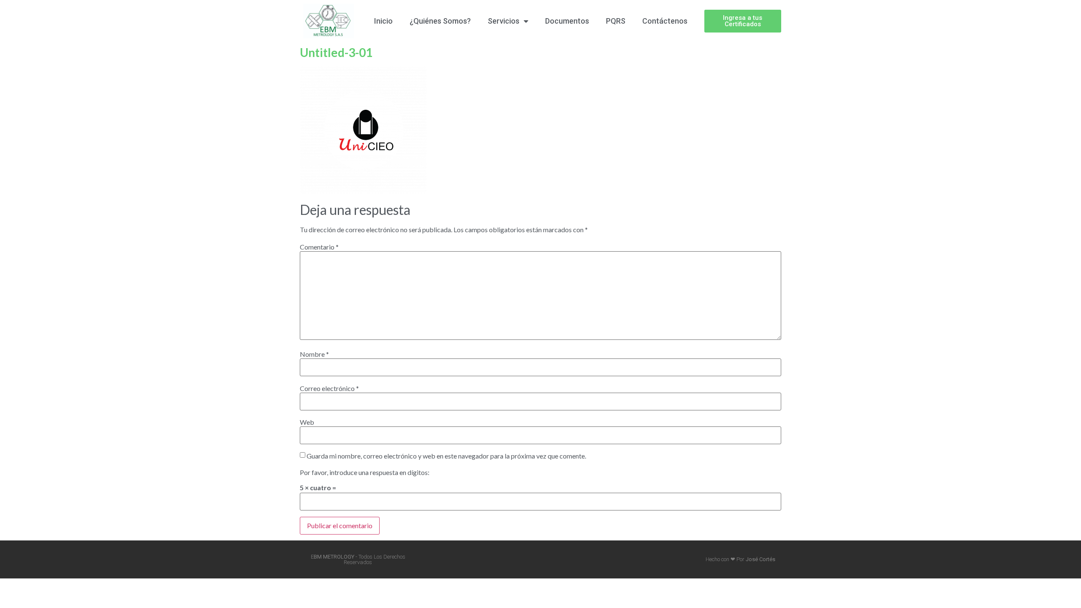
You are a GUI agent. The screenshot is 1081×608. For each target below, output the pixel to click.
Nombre (314, 354)
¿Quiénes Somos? (440, 20)
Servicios (503, 20)
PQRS (615, 20)
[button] (742, 21)
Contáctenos (664, 20)
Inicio (383, 20)
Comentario (319, 247)
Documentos (567, 20)
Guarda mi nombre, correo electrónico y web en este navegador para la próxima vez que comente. (446, 456)
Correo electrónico (329, 388)
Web (307, 422)
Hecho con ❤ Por (740, 559)
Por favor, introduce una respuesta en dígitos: (364, 472)
